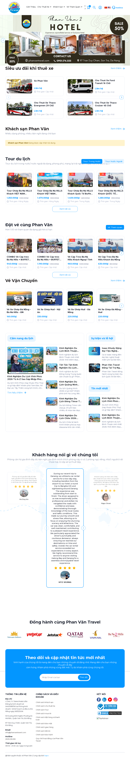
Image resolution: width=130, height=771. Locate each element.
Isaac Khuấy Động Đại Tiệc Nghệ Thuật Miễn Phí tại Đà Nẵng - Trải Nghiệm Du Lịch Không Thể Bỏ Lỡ (112, 350)
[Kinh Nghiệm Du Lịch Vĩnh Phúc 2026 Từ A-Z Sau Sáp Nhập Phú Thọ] (25, 360)
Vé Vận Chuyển (21, 280)
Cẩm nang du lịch (21, 338)
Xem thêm (116, 68)
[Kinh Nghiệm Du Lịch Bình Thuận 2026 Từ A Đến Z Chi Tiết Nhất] (51, 351)
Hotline (119, 8)
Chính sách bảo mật (44, 723)
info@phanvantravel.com (15, 732)
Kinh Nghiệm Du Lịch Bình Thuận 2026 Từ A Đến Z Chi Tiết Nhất (70, 350)
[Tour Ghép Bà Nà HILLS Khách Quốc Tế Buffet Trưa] (80, 179)
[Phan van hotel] (65, 40)
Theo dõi (83, 677)
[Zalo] (104, 700)
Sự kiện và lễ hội (102, 338)
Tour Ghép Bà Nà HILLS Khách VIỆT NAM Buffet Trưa (49, 192)
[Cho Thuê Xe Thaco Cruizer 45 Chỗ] (80, 108)
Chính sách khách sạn (44, 702)
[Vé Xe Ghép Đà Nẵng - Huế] (110, 298)
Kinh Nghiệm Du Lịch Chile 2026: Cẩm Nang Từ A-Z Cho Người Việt (69, 417)
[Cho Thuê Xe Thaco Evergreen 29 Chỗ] (19, 108)
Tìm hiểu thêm (15, 392)
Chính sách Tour (42, 710)
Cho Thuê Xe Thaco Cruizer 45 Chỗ (106, 104)
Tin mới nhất (99, 388)
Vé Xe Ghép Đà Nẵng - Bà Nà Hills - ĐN (19, 310)
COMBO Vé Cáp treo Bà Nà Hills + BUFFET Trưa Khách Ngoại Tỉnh (49, 258)
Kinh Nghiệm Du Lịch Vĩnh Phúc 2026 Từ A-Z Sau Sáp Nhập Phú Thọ (24, 378)
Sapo (46, 756)
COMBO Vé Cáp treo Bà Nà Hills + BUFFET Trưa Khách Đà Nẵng (18, 258)
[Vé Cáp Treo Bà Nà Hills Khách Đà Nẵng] (110, 245)
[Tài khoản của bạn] (100, 7)
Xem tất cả (65, 209)
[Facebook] (99, 700)
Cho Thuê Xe (43, 7)
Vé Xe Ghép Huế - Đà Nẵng (79, 310)
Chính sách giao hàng (44, 727)
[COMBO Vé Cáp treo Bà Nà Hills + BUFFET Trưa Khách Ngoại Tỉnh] (49, 245)
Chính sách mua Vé (43, 713)
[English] (109, 7)
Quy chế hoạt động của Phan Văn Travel (49, 739)
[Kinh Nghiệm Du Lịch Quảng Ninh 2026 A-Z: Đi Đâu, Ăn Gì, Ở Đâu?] (51, 384)
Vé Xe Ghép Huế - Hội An (48, 310)
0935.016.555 (10, 739)
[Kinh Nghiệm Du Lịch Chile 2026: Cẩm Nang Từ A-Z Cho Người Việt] (51, 418)
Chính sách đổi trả (43, 731)
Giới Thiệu (31, 7)
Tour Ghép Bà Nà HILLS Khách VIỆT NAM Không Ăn (19, 192)
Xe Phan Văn (41, 81)
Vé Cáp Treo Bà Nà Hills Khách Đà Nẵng (109, 258)
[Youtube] (110, 700)
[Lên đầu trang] (124, 763)
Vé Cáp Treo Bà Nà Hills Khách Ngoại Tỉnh (80, 258)
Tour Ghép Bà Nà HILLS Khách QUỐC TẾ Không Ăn (110, 192)
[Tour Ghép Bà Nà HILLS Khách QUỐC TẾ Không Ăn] (110, 179)
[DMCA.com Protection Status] (109, 713)
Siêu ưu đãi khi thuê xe (29, 68)
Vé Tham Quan (74, 7)
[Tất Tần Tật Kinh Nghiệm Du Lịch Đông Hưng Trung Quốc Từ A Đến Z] (51, 368)
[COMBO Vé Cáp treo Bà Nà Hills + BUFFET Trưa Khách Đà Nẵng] (19, 245)
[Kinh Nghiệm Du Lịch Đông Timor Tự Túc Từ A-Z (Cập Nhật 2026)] (51, 401)
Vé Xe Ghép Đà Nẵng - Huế (110, 310)
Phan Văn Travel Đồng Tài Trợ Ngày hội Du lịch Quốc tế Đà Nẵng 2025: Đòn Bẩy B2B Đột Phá (112, 366)
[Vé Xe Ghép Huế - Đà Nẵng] (80, 298)
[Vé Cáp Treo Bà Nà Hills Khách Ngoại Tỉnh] (80, 245)
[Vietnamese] (105, 7)
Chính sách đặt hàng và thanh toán (48, 718)
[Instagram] (115, 700)
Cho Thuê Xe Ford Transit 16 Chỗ (105, 81)
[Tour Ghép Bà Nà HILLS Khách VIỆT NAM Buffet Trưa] (49, 179)
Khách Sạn (58, 7)
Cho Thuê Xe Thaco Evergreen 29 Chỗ (45, 104)
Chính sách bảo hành (44, 735)
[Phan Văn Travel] (14, 634)
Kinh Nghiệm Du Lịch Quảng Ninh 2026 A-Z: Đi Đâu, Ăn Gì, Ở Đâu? (70, 383)
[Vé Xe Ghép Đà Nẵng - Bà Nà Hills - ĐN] (19, 298)
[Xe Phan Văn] (19, 86)
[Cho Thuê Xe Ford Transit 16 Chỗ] (80, 86)
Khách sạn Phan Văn (27, 128)
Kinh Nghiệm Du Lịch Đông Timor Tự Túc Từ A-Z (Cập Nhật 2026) (70, 400)
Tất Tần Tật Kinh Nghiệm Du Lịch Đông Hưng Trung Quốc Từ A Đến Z (69, 366)
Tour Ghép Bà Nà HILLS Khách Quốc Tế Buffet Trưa (80, 192)
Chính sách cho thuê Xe (45, 706)
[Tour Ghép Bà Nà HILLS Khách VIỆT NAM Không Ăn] (19, 179)
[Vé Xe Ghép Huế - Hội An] (49, 298)
